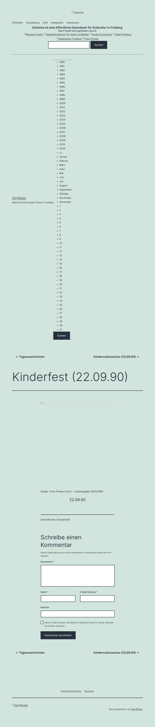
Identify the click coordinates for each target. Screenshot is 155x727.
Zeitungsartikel (63, 519)
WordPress (136, 709)
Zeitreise (19, 198)
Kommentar (47, 561)
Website (45, 607)
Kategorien (57, 22)
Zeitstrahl (17, 22)
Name (44, 592)
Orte (45, 22)
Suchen (61, 335)
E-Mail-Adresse (89, 592)
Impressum (73, 22)
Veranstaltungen (48, 519)
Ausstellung (32, 22)
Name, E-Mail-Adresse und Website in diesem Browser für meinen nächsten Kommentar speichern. (79, 624)
